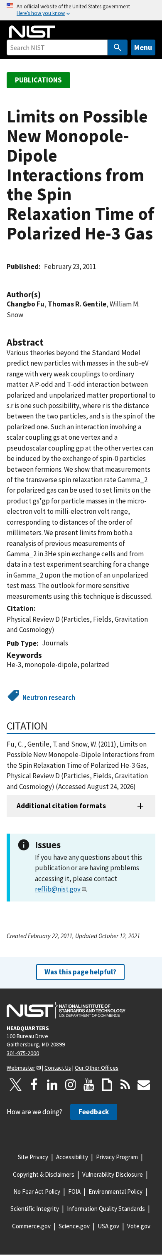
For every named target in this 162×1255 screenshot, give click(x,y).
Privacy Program (117, 1157)
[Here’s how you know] (81, 10)
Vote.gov (138, 1226)
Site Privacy (33, 1157)
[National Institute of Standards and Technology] (66, 1010)
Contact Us (57, 1067)
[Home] (32, 32)
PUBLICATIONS (38, 80)
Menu (143, 47)
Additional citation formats (61, 805)
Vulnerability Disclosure (112, 1174)
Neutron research (48, 697)
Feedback (94, 1111)
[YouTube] (89, 1085)
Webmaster (21, 1067)
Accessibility (72, 1157)
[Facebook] (34, 1085)
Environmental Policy (115, 1191)
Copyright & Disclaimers (43, 1174)
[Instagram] (70, 1085)
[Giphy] (107, 1085)
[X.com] (16, 1085)
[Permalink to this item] (45, 294)
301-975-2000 (23, 1053)
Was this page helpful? (80, 971)
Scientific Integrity (34, 1209)
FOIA (74, 1191)
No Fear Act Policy (36, 1191)
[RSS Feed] (125, 1085)
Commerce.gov (31, 1226)
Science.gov (74, 1226)
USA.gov (108, 1226)
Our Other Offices (96, 1067)
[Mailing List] (144, 1085)
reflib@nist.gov (58, 889)
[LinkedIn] (52, 1085)
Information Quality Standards (106, 1209)
